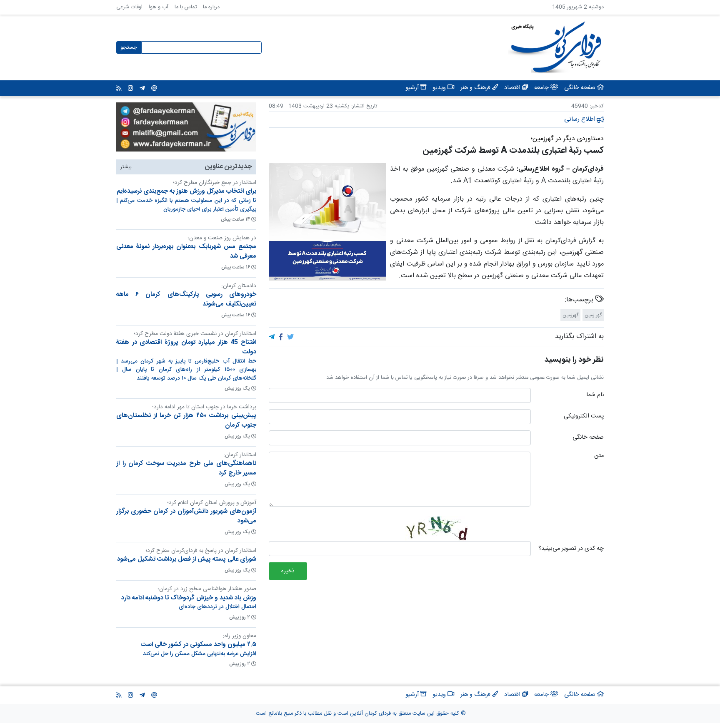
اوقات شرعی (129, 7)
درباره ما (211, 7)
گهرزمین (570, 315)
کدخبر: (597, 106)
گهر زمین (593, 315)
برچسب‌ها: (580, 300)
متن (599, 456)
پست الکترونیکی (584, 416)
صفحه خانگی (588, 437)
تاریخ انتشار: (363, 106)
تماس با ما (186, 7)
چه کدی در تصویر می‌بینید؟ (571, 549)
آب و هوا (158, 7)
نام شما (595, 395)
